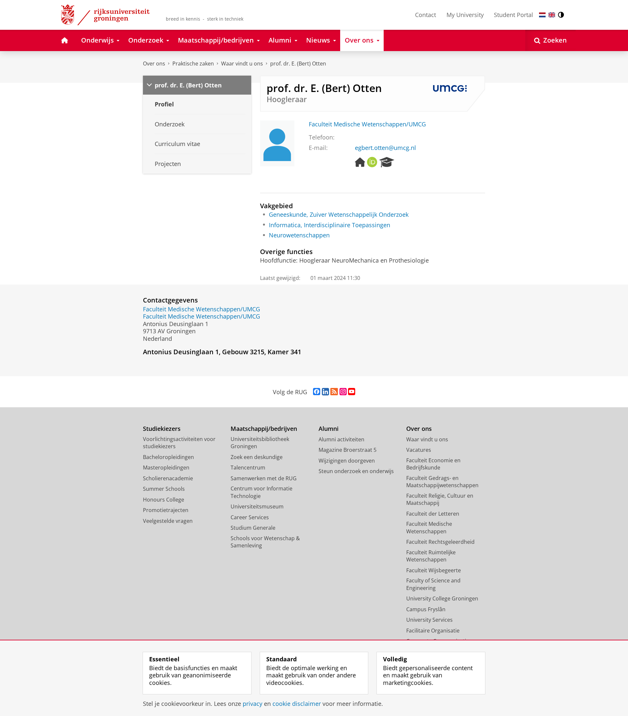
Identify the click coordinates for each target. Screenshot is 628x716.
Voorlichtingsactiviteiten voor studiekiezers (179, 442)
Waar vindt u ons (242, 63)
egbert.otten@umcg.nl (385, 148)
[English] (552, 14)
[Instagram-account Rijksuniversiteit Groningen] (343, 392)
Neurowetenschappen (299, 235)
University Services (429, 619)
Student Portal (513, 15)
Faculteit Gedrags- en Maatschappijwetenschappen (442, 481)
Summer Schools (164, 488)
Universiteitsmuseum (257, 506)
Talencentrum (248, 467)
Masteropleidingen (166, 467)
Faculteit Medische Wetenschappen (429, 527)
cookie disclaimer (296, 703)
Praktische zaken (193, 63)
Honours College (163, 499)
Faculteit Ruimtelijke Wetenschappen (431, 556)
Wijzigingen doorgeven (347, 460)
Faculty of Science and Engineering (433, 584)
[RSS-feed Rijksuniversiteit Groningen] (334, 392)
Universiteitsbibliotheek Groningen (260, 442)
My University (465, 15)
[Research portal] (386, 162)
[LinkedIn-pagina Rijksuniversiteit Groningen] (325, 392)
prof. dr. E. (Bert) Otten (298, 63)
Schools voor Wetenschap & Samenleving (265, 542)
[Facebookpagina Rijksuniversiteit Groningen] (316, 392)
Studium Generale (253, 527)
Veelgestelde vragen (168, 520)
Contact (425, 15)
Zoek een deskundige (257, 457)
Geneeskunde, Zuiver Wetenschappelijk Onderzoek (339, 214)
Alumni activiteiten (341, 439)
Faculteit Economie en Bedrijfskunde (433, 464)
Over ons (154, 63)
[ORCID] (372, 162)
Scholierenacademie (168, 478)
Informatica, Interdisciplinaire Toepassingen (329, 225)
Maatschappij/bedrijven (264, 428)
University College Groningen (442, 598)
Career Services (250, 517)
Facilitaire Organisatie (433, 630)
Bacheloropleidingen (168, 457)
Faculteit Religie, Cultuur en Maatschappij (439, 499)
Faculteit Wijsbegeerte (433, 570)
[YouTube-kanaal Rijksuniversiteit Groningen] (351, 392)
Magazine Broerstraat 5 (347, 449)
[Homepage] (360, 162)
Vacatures (418, 449)
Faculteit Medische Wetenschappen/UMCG (367, 124)
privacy (252, 703)
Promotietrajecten (165, 510)
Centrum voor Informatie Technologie (261, 492)
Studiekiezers (162, 428)
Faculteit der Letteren (432, 513)
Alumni (329, 428)
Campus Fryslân (425, 609)
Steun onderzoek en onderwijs (356, 471)
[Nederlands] (542, 14)
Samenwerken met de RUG (264, 478)
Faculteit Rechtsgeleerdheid (440, 541)
